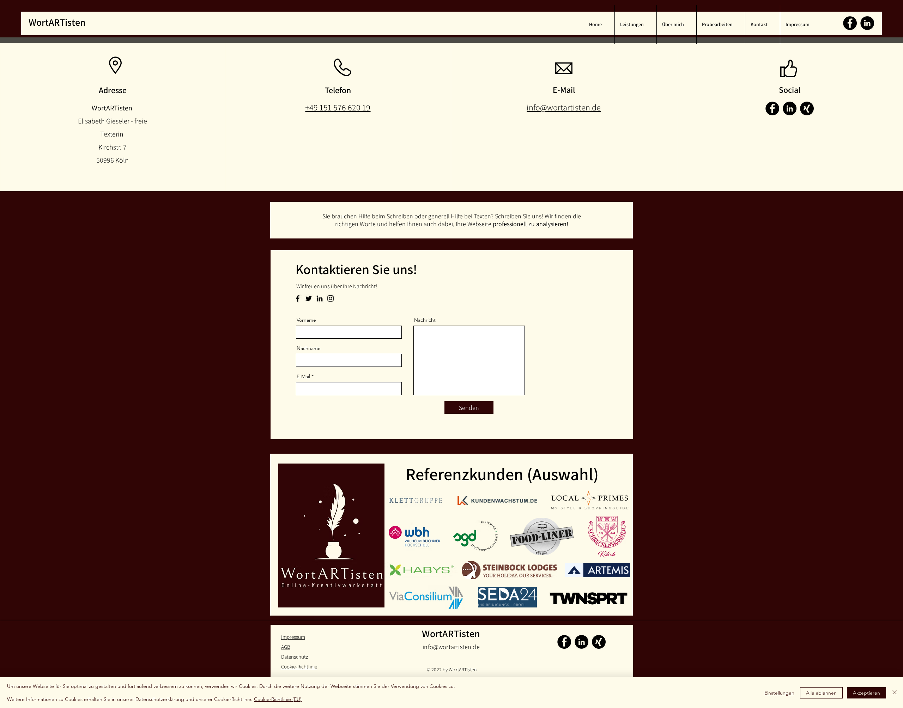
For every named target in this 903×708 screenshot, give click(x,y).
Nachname (309, 348)
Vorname (306, 319)
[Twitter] (308, 298)
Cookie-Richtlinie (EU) (278, 699)
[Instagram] (330, 298)
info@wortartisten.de (451, 647)
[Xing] (599, 642)
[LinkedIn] (867, 23)
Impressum (293, 637)
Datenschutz (294, 656)
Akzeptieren (866, 693)
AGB (285, 646)
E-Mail (303, 376)
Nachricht (425, 319)
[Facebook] (850, 23)
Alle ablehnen (821, 693)
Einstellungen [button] (779, 693)
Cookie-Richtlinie (299, 666)
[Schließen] (894, 692)
